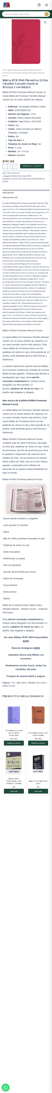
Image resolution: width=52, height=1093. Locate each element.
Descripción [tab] (8, 192)
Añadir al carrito (32, 166)
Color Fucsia (16, 179)
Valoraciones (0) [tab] (10, 197)
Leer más (14, 791)
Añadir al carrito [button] (14, 743)
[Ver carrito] (39, 5)
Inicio (5, 70)
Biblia (10, 70)
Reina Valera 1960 (21, 70)
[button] (45, 22)
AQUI (26, 641)
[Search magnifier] (47, 14)
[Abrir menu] (46, 5)
